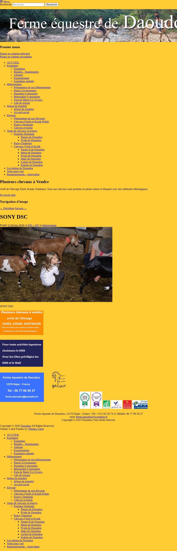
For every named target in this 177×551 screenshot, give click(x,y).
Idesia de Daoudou (31, 152)
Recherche (6, 4)
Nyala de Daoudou (31, 155)
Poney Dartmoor (23, 143)
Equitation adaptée (24, 81)
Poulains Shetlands (24, 134)
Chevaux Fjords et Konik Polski (31, 121)
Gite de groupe (22, 102)
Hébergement (14, 84)
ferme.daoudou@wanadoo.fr (91, 416)
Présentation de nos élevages (29, 118)
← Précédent (7, 208)
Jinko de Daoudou (31, 158)
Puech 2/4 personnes (25, 90)
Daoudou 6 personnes (26, 93)
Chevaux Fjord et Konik (27, 146)
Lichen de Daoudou (32, 161)
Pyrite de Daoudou (31, 140)
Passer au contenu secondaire (16, 56)
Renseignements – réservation (23, 174)
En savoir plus (8, 194)
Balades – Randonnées (26, 71)
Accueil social (21, 112)
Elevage (11, 115)
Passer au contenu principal (15, 53)
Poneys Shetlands (23, 124)
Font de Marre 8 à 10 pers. (28, 99)
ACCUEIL (13, 62)
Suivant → (21, 208)
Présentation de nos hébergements (32, 87)
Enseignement (21, 78)
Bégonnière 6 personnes (27, 96)
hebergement (49, 225)
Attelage (18, 75)
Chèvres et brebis (23, 127)
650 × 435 (33, 225)
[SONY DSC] (56, 301)
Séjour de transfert (17, 106)
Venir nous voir (15, 171)
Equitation (12, 65)
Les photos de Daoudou (20, 168)
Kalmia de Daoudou (32, 165)
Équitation (19, 68)
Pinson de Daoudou (31, 137)
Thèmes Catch (36, 428)
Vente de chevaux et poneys (22, 130)
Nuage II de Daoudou (33, 149)
